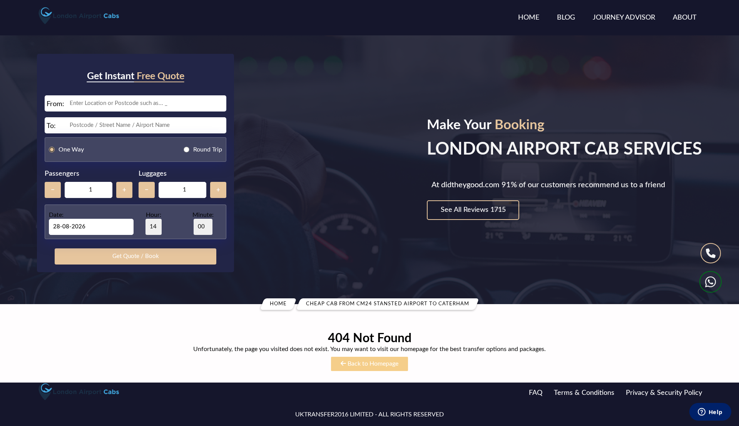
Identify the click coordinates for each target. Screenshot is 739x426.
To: (51, 126)
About (685, 17)
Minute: (203, 215)
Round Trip (207, 149)
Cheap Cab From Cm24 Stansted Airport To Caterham (387, 303)
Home (528, 17)
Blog (566, 17)
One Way (71, 149)
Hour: (153, 215)
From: (55, 104)
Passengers (62, 173)
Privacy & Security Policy (664, 392)
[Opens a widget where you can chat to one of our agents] (710, 412)
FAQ (535, 392)
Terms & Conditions (584, 392)
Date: (56, 215)
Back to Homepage (372, 364)
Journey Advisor (624, 17)
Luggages (153, 173)
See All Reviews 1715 (473, 209)
